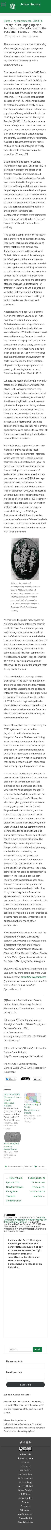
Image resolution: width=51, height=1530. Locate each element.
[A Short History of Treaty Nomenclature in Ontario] (32, 1098)
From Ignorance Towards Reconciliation (11, 1146)
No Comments (31, 36)
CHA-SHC (38, 20)
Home (7, 20)
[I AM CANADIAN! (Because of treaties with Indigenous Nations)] (14, 1111)
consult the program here (33, 976)
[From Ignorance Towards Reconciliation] (12, 1137)
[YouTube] (27, 1442)
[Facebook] (24, 1442)
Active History (30, 4)
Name (14, 1361)
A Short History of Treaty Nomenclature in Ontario (32, 1108)
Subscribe (25, 1384)
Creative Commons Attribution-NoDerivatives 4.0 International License (25, 1220)
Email (14, 1372)
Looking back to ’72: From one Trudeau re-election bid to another (36, 1187)
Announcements (22, 20)
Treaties (41, 1166)
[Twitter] (21, 1442)
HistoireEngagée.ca (26, 1431)
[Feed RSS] (30, 1442)
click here (18, 1427)
